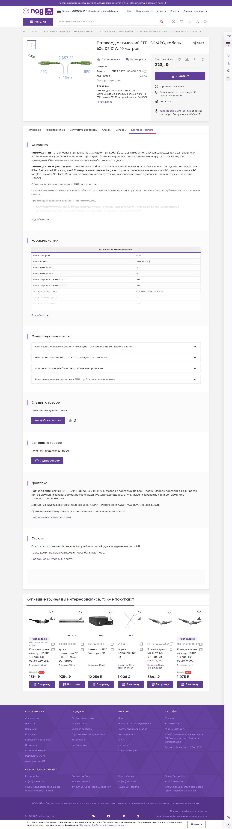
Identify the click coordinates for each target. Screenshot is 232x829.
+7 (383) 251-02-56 (127, 781)
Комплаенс (78, 739)
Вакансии (31, 729)
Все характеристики (109, 80)
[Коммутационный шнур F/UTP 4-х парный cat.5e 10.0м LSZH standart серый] (190, 621)
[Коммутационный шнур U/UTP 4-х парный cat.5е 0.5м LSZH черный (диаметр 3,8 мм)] (42, 621)
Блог (129, 11)
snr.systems (124, 745)
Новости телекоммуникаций (134, 723)
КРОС (121, 739)
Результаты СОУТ (35, 755)
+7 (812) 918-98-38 (174, 781)
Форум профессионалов (132, 729)
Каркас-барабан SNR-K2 (127, 653)
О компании (32, 718)
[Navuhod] (109, 816)
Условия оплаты (81, 723)
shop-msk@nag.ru (110, 11)
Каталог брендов (35, 750)
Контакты (30, 734)
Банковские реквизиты (38, 739)
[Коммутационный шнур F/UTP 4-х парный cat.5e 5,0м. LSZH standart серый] (160, 621)
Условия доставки (82, 729)
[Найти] (162, 22)
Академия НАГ (126, 734)
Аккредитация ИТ (35, 761)
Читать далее (104, 101)
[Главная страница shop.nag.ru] (38, 11)
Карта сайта (79, 745)
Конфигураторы (127, 750)
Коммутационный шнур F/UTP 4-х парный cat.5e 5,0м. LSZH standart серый (157, 655)
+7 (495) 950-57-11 (79, 11)
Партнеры (31, 745)
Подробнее (38, 219)
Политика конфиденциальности (188, 811)
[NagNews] (123, 816)
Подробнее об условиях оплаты (52, 559)
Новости (30, 723)
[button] (116, 3)
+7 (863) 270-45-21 (81, 781)
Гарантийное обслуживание (88, 734)
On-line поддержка (83, 718)
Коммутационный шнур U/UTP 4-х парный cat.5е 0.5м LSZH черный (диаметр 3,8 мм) (39, 655)
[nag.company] (94, 816)
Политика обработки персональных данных (181, 816)
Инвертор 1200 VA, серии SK (97, 651)
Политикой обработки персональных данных (102, 825)
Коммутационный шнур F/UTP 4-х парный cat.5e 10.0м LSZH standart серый (187, 655)
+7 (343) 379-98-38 (34, 781)
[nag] (138, 816)
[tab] (35, 130)
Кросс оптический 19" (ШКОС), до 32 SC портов (68, 655)
